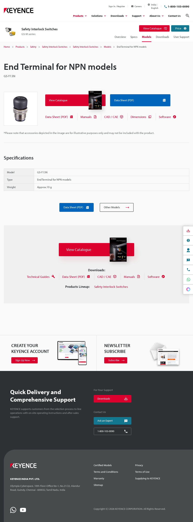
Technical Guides (38, 277)
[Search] (187, 15)
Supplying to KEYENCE (147, 478)
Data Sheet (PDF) (56, 117)
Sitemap (98, 485)
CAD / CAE (111, 117)
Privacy (139, 465)
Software (165, 117)
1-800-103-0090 (178, 6)
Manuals (86, 117)
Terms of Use (142, 471)
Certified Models (103, 465)
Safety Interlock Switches (111, 287)
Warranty (99, 478)
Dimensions (138, 117)
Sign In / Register (117, 6)
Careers (138, 6)
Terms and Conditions (106, 471)
